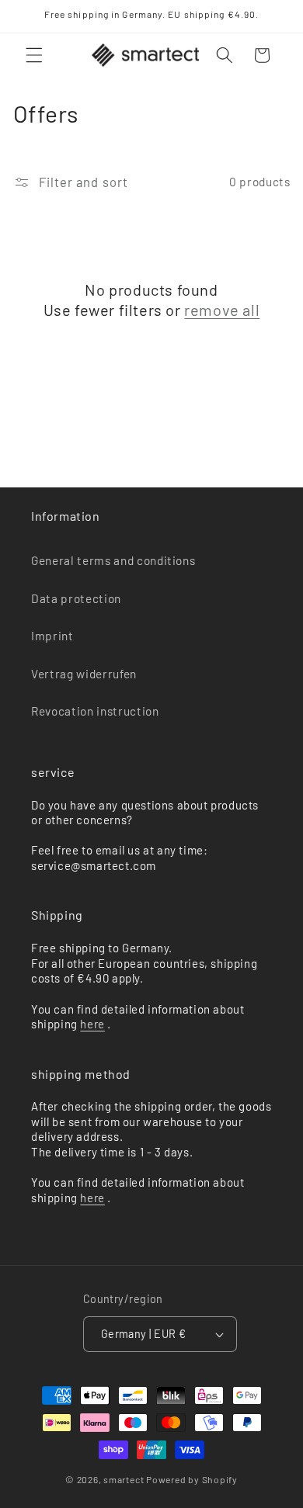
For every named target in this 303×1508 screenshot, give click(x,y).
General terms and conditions (113, 560)
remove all (221, 309)
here (92, 1024)
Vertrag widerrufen (84, 674)
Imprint (52, 636)
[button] (34, 55)
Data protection (76, 598)
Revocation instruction (95, 711)
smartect (123, 1479)
